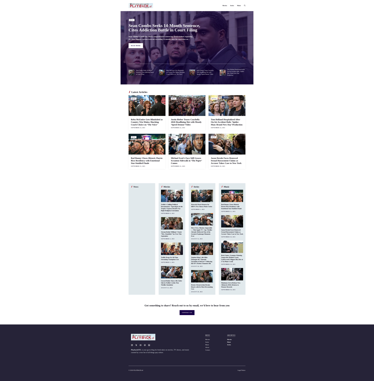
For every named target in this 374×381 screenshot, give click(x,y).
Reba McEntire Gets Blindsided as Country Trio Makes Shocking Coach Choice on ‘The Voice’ (175, 72)
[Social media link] (132, 345)
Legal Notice (241, 370)
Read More (136, 45)
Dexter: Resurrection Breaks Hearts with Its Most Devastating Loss (202, 287)
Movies (224, 5)
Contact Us (187, 312)
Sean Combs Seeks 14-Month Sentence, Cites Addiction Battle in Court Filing (164, 27)
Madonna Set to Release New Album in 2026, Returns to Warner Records (230, 285)
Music (239, 5)
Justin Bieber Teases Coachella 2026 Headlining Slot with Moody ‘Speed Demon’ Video (205, 72)
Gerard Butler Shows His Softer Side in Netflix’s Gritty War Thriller (171, 283)
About (207, 347)
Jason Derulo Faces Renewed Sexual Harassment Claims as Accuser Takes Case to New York (226, 160)
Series (232, 5)
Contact (207, 350)
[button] (243, 5)
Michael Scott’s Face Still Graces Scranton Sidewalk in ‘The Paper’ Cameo (186, 160)
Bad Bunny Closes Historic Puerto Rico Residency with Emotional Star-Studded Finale (146, 160)
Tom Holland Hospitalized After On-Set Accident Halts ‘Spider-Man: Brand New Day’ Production (226, 122)
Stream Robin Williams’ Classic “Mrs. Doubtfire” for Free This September (171, 234)
